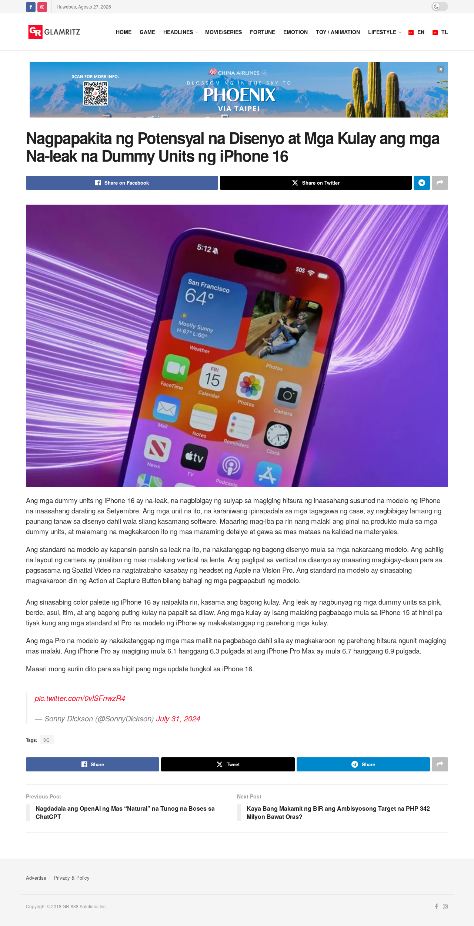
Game (147, 32)
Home (123, 32)
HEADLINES (178, 32)
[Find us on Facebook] (31, 6)
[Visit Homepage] (63, 32)
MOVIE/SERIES (223, 32)
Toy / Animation (338, 32)
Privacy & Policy (72, 877)
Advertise (36, 877)
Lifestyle (382, 32)
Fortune (262, 32)
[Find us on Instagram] (42, 6)
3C (46, 740)
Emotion (295, 32)
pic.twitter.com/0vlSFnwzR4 (80, 697)
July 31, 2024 (178, 718)
